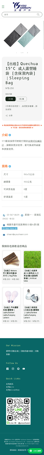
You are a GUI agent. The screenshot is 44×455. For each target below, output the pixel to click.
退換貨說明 (22, 450)
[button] (3, 6)
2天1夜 (10, 99)
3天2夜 (21, 99)
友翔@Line (10, 387)
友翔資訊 (9, 384)
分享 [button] (10, 115)
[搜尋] (38, 14)
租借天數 (9, 94)
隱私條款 (13, 450)
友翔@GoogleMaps (13, 390)
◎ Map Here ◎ (10, 228)
